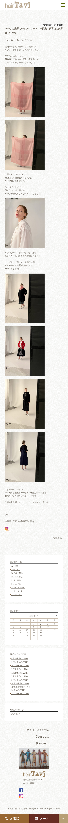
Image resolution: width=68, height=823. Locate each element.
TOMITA (18, 587)
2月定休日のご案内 (19, 680)
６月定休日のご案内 (20, 665)
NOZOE (17, 577)
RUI (16, 580)
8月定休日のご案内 (19, 658)
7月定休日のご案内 (19, 662)
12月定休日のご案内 (20, 693)
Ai (15, 566)
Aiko (15, 569)
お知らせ (17, 591)
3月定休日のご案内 (19, 676)
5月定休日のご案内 (19, 669)
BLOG (17, 573)
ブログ (16, 594)
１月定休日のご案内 (20, 683)
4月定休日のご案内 (19, 673)
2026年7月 (34, 616)
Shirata (16, 584)
